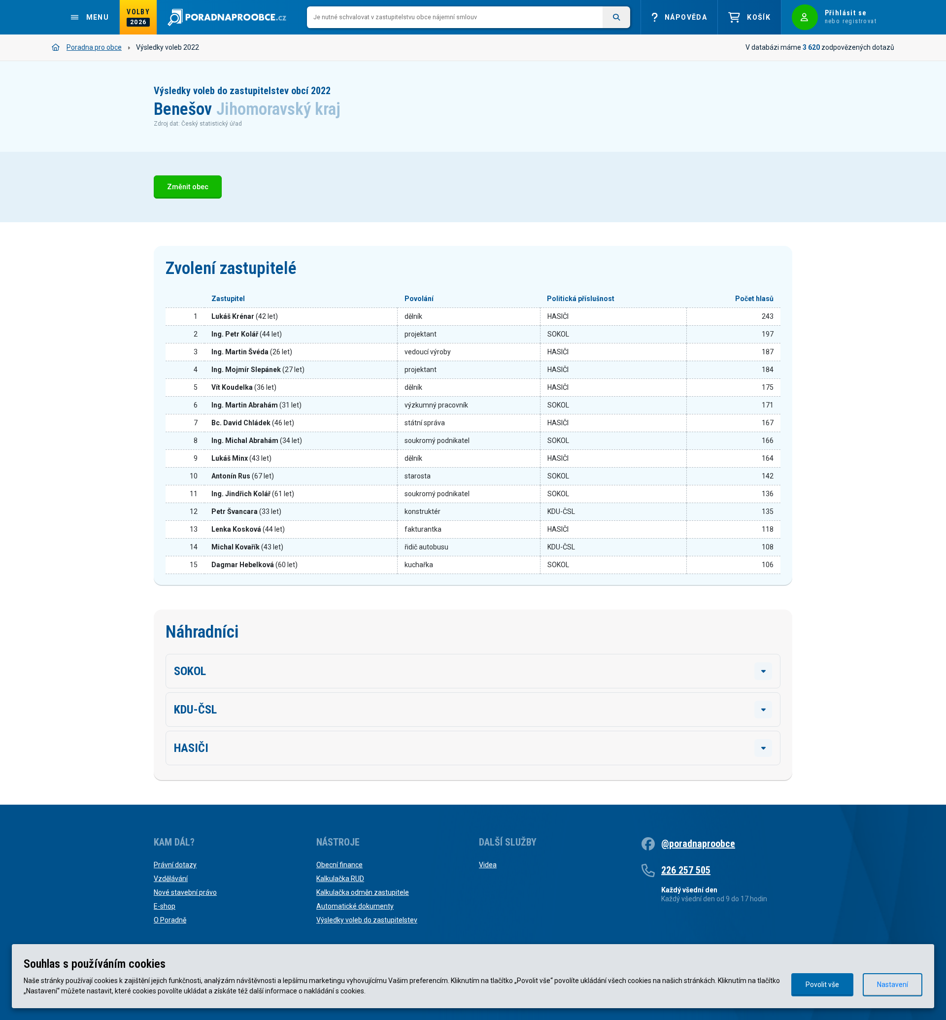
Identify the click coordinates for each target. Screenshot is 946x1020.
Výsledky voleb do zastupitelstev (366, 920)
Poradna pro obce (94, 47)
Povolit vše (822, 984)
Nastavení (892, 984)
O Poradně (170, 920)
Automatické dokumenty (355, 906)
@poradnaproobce (698, 844)
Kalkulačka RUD (340, 879)
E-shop (164, 906)
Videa (488, 865)
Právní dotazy (175, 865)
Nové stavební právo (185, 892)
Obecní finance (339, 865)
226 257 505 (685, 870)
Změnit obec (187, 187)
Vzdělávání (171, 879)
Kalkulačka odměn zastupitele (362, 892)
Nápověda (686, 17)
